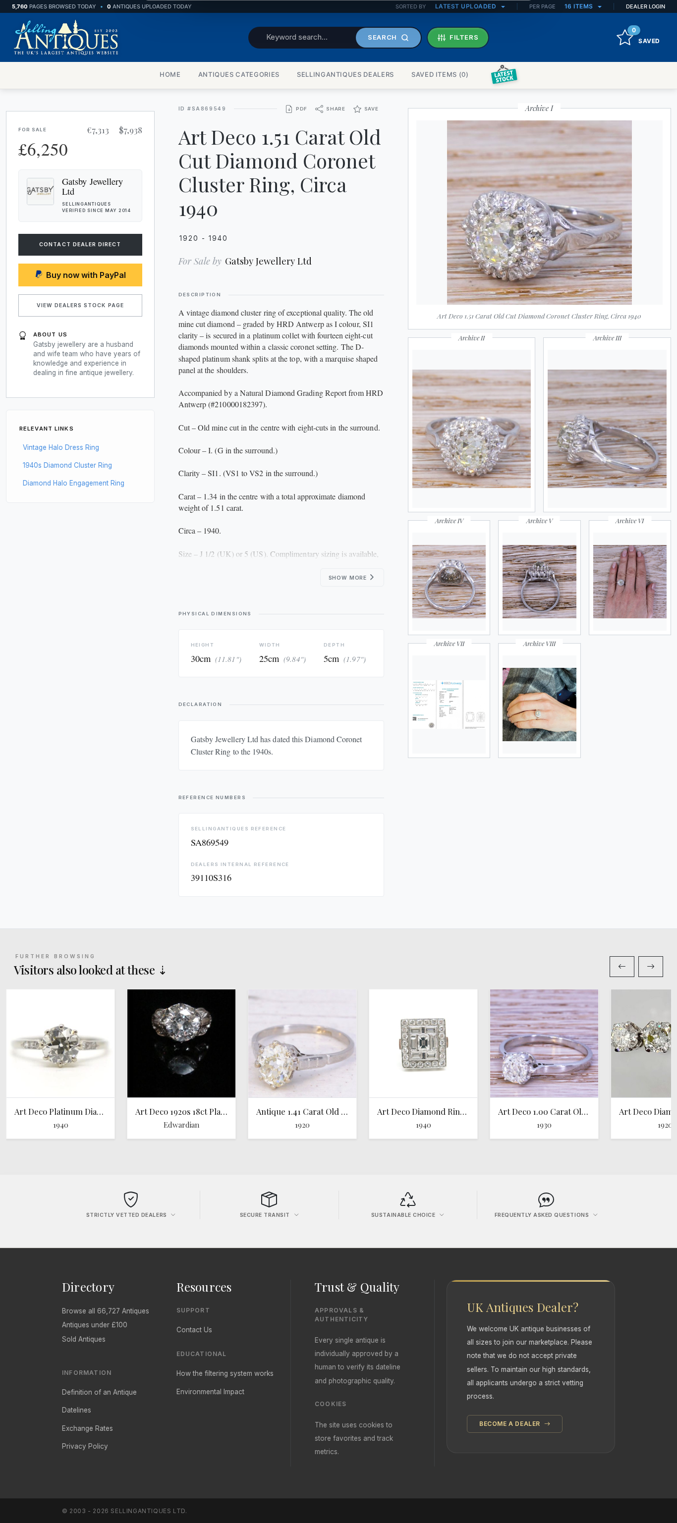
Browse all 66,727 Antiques (105, 1311)
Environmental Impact (210, 1392)
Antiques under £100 (94, 1325)
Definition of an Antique (99, 1392)
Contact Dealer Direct (80, 244)
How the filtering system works (225, 1373)
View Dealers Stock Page (80, 305)
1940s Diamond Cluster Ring (67, 465)
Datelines (76, 1410)
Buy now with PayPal (86, 275)
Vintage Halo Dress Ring (61, 447)
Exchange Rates (87, 1428)
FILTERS (464, 37)
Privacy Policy (85, 1446)
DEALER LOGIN (645, 6)
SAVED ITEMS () (440, 74)
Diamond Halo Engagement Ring (73, 483)
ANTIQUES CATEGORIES (239, 74)
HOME (170, 74)
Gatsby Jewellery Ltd (268, 261)
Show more (349, 578)
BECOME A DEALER (510, 1423)
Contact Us (194, 1330)
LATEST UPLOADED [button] (466, 6)
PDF (301, 108)
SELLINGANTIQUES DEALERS (345, 74)
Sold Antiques (84, 1339)
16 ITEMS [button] (579, 6)
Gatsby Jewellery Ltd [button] (92, 186)
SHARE (335, 108)
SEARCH (382, 37)
